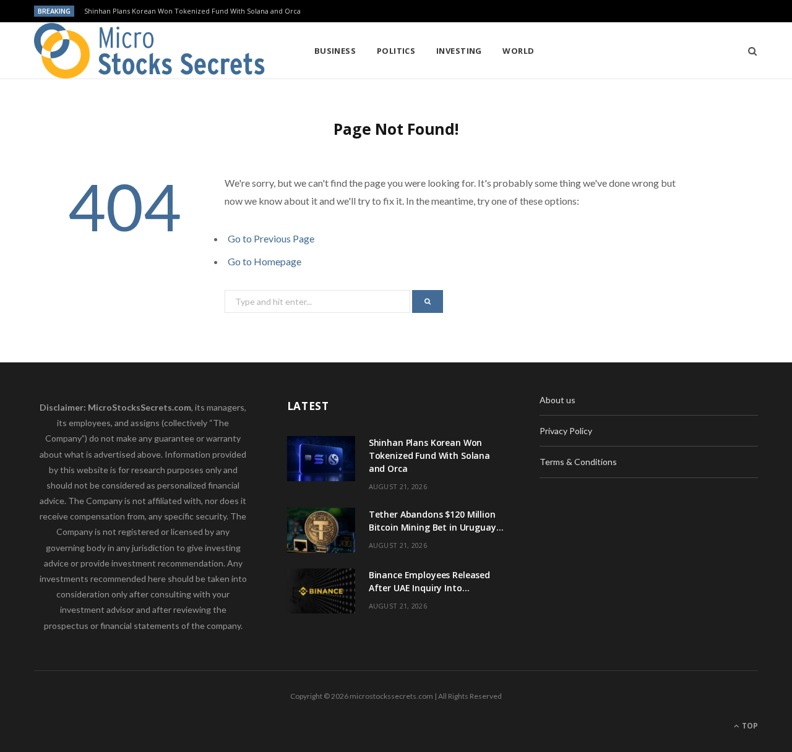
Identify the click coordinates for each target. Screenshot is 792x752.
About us (557, 400)
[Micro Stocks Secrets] (154, 51)
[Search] (748, 51)
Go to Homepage (264, 261)
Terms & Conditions (578, 461)
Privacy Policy (566, 430)
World (518, 50)
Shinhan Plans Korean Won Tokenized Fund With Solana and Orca (192, 11)
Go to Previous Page (271, 238)
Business (335, 50)
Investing (459, 50)
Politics (396, 50)
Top (749, 725)
